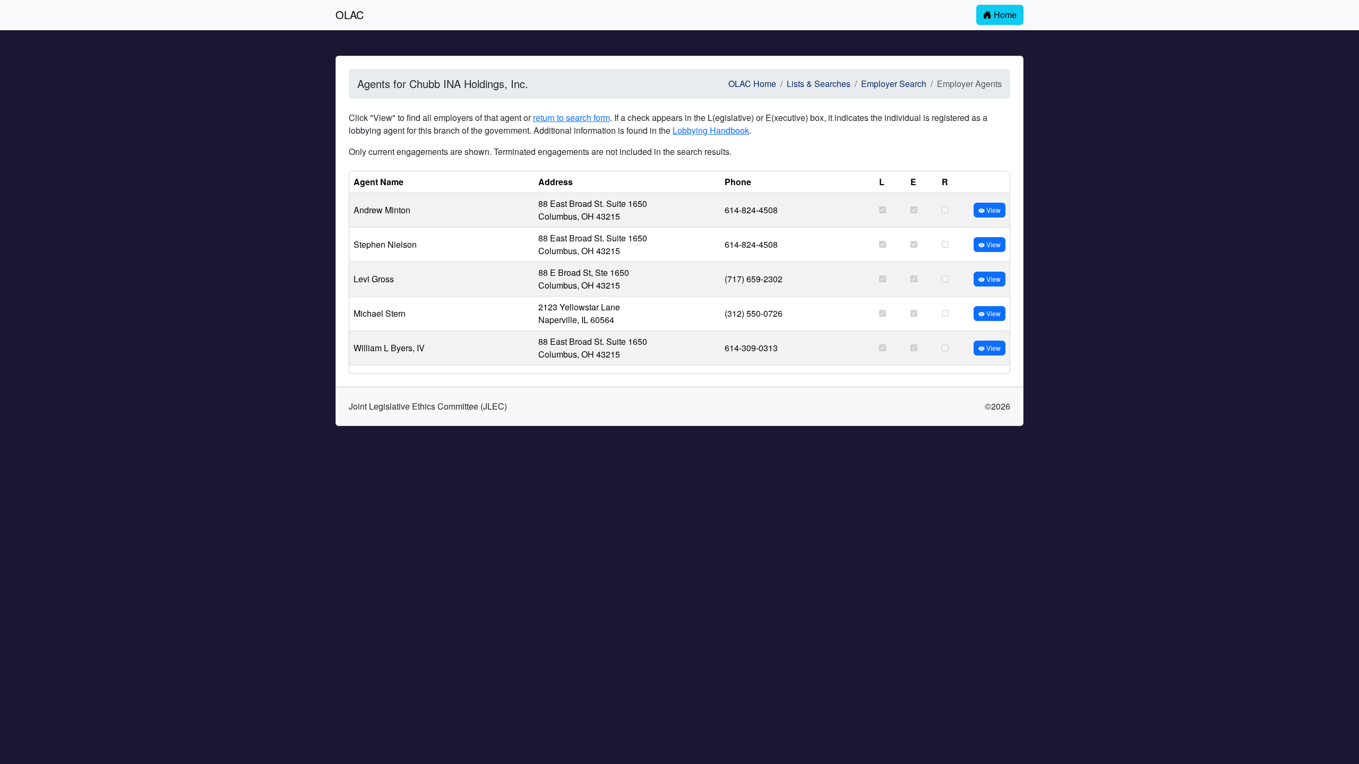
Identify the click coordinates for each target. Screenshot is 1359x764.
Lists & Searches (818, 83)
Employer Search (893, 83)
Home (1004, 14)
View (993, 209)
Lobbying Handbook (711, 130)
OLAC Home (752, 83)
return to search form (571, 117)
